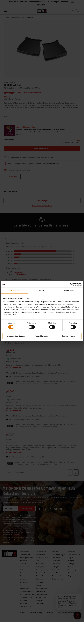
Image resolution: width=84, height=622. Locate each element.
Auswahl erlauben (42, 336)
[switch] (32, 327)
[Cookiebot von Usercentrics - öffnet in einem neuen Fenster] (71, 284)
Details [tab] (42, 290)
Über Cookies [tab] (69, 290)
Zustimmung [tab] (14, 290)
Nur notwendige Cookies (15, 336)
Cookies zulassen (68, 336)
